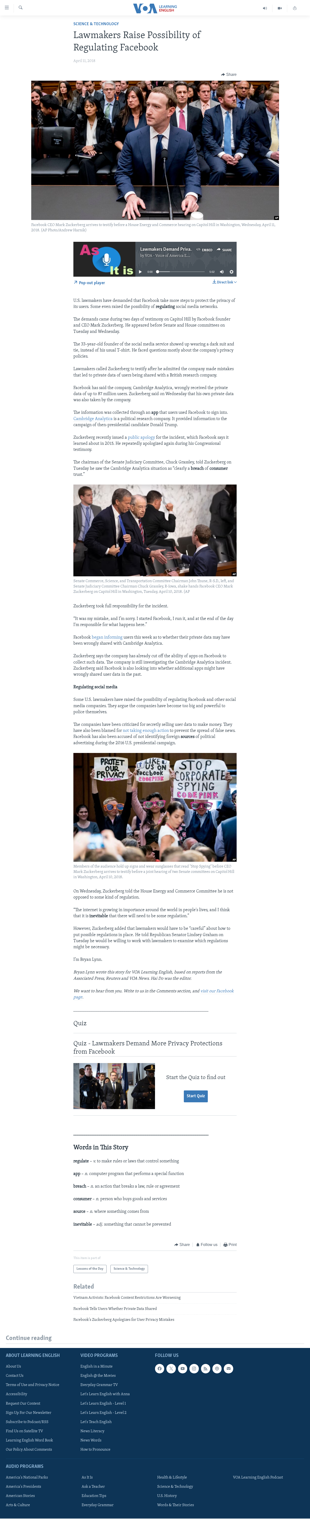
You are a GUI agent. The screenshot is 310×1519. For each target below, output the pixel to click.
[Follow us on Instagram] (194, 1368)
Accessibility (16, 1394)
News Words (90, 1440)
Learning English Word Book (29, 1440)
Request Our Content (23, 1404)
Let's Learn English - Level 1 (103, 1404)
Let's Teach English (96, 1422)
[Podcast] (217, 1368)
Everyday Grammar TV (99, 1385)
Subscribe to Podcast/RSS (27, 1422)
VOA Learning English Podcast (258, 1478)
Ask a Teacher (93, 1487)
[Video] (279, 8)
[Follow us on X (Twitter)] (171, 1368)
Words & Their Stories (175, 1505)
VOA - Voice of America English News (176, 256)
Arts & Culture (18, 1505)
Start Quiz (196, 1096)
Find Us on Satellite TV (24, 1431)
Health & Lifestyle (172, 1478)
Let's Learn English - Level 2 (103, 1413)
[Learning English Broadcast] (265, 8)
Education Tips (94, 1496)
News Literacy (92, 1431)
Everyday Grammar (98, 1505)
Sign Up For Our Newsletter (28, 1413)
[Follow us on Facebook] (159, 1368)
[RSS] (205, 1368)
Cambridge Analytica (93, 419)
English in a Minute (96, 1367)
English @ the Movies (98, 1376)
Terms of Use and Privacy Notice (32, 1385)
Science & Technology (96, 24)
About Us (13, 1367)
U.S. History (167, 1496)
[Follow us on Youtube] (182, 1368)
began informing (107, 637)
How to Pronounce (95, 1450)
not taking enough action (146, 731)
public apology (141, 438)
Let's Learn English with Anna (105, 1394)
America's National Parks (27, 1478)
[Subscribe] (228, 1368)
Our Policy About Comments (29, 1450)
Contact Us (14, 1376)
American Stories (20, 1496)
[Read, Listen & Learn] (294, 8)
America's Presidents (23, 1487)
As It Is (87, 1478)
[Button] (229, 74)
